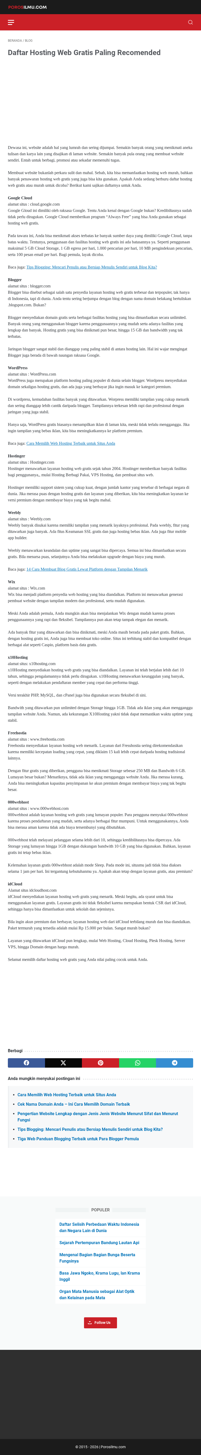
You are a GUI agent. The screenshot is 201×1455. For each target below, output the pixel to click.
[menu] (14, 22)
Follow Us (102, 1322)
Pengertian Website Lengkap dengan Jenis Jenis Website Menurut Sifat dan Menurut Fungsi (98, 1116)
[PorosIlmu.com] (31, 7)
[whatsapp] (137, 1063)
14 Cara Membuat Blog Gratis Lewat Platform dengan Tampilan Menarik (87, 569)
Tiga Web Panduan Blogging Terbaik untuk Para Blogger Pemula (78, 1138)
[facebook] (26, 1063)
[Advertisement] (100, 101)
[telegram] (174, 1063)
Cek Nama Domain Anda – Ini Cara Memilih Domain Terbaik (74, 1104)
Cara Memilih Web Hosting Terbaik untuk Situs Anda (70, 443)
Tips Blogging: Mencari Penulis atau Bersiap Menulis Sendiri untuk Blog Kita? (91, 267)
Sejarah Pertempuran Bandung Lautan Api (99, 1242)
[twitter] (63, 1063)
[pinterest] (100, 1063)
